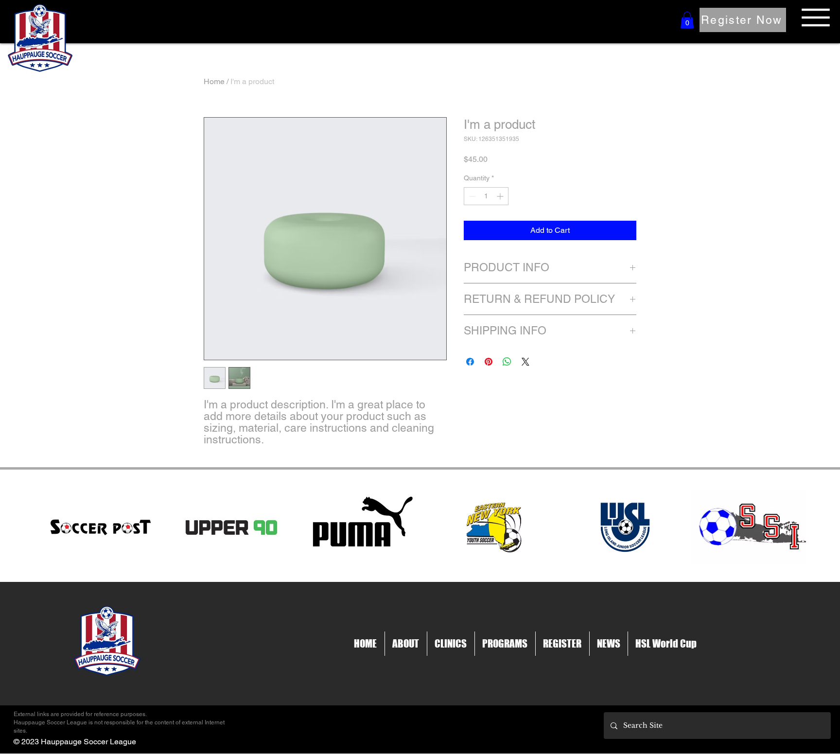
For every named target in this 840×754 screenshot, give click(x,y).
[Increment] (501, 196)
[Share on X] (525, 362)
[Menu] (815, 17)
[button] (687, 20)
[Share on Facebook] (470, 362)
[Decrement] (471, 196)
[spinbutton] (486, 196)
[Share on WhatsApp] (507, 362)
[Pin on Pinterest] (488, 362)
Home (214, 81)
